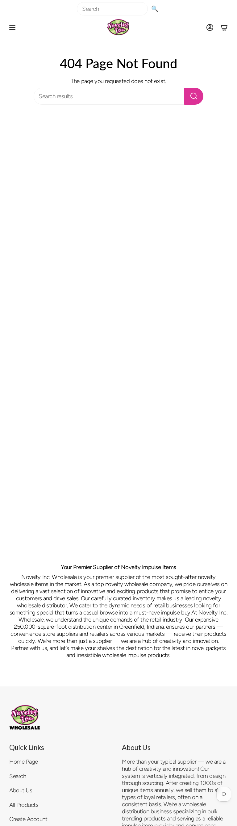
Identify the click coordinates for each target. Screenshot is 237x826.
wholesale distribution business (164, 808)
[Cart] (224, 27)
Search (17, 776)
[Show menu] (12, 27)
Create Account (28, 819)
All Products (23, 804)
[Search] (193, 96)
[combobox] (112, 8)
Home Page (23, 761)
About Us (20, 790)
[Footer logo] (24, 717)
